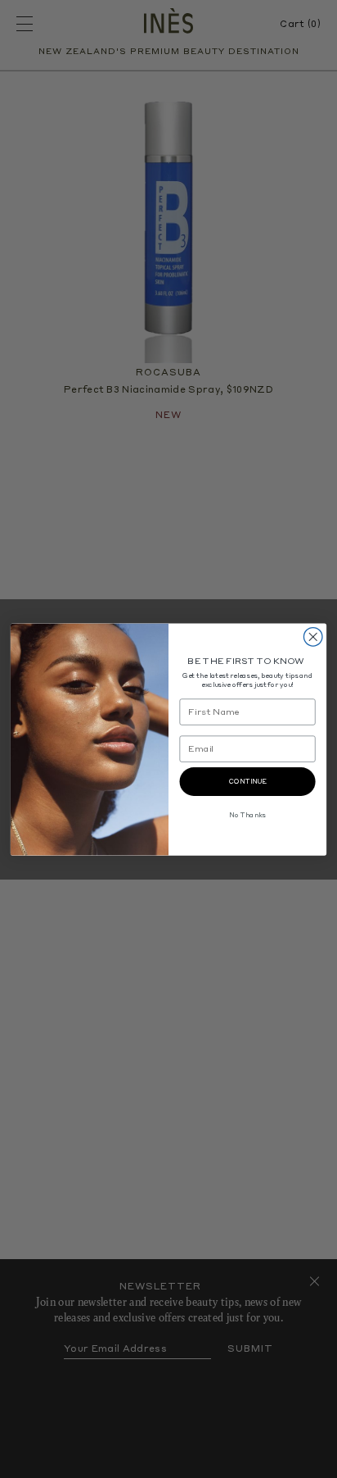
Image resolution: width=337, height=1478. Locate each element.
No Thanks (247, 815)
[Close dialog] (312, 636)
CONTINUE (248, 781)
